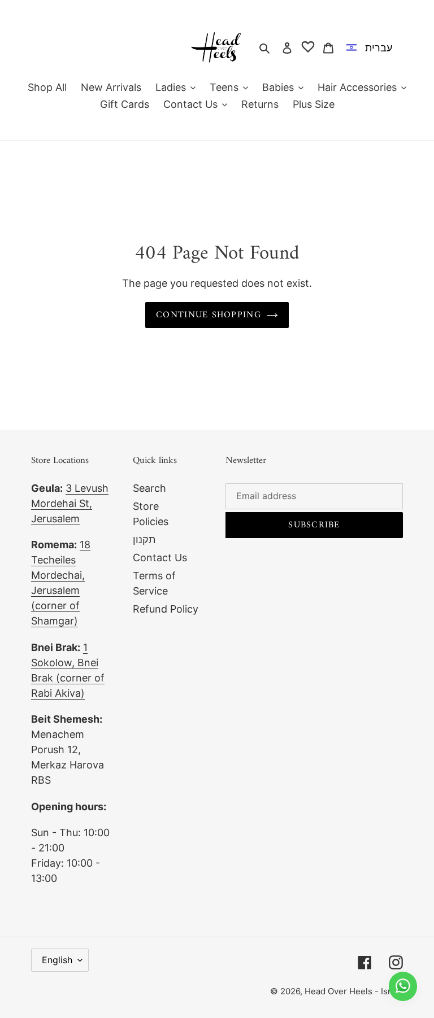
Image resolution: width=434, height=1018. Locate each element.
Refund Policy (165, 609)
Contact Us (160, 557)
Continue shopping (208, 315)
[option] (371, 47)
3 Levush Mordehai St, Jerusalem (69, 503)
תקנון (144, 539)
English (57, 959)
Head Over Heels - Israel (354, 991)
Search (149, 488)
